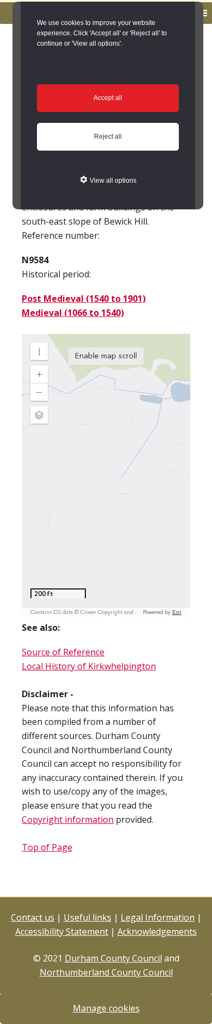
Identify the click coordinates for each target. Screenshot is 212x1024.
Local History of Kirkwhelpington (89, 666)
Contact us (32, 917)
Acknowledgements (157, 932)
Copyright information (68, 820)
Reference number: (60, 235)
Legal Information (158, 917)
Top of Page (47, 847)
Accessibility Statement (61, 932)
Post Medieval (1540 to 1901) (84, 299)
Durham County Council (113, 958)
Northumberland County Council (106, 972)
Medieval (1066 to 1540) (73, 313)
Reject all (108, 136)
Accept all (107, 98)
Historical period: (56, 274)
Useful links (87, 917)
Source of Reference (63, 652)
